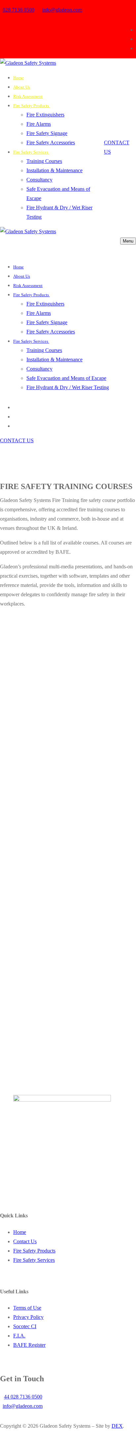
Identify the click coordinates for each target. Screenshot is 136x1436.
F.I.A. (19, 1335)
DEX (117, 1426)
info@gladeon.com (62, 10)
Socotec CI (24, 1326)
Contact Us (25, 1241)
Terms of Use (27, 1308)
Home (19, 1232)
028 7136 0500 (18, 10)
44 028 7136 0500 (23, 1397)
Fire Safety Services (34, 1260)
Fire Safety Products (34, 1251)
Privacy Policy (28, 1317)
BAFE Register (29, 1345)
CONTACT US (17, 440)
